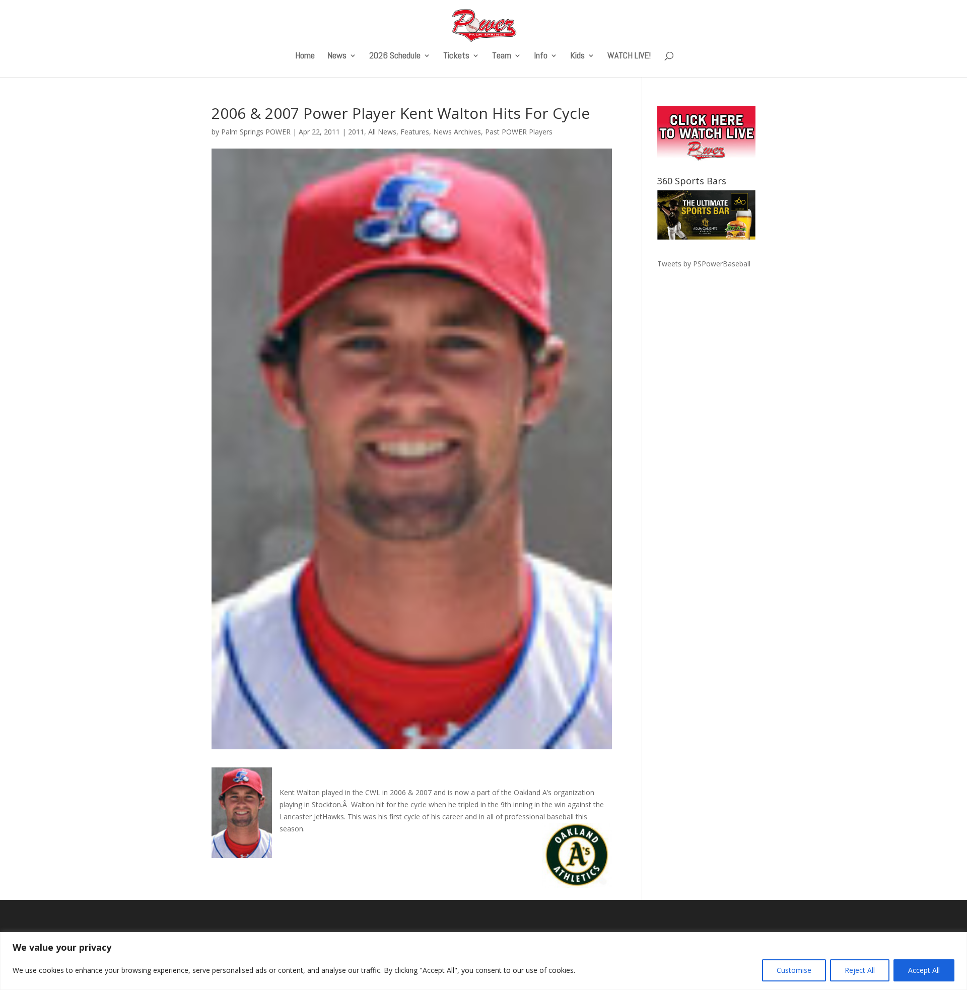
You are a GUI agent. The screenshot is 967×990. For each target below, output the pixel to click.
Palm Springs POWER (256, 131)
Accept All (924, 970)
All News (382, 131)
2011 (356, 131)
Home (305, 56)
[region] (483, 961)
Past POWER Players (518, 131)
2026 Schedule (395, 56)
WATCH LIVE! (629, 56)
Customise (794, 970)
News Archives (457, 131)
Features (414, 131)
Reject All (860, 970)
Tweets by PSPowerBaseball (703, 263)
